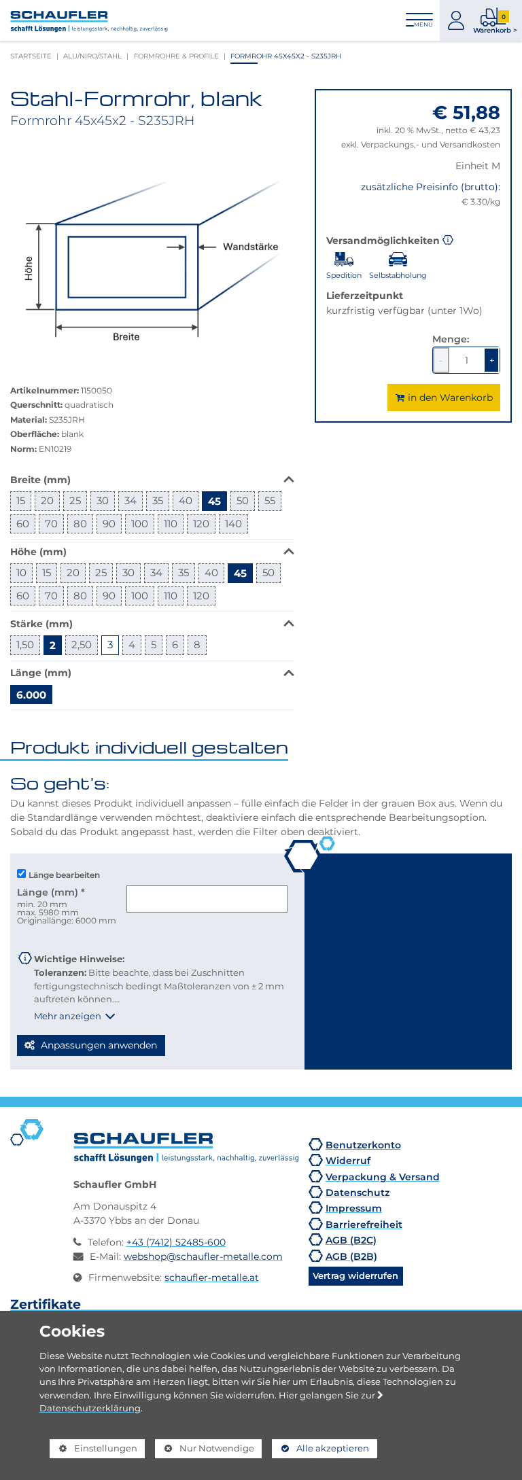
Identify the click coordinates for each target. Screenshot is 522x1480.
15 (20, 500)
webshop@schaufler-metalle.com (203, 1256)
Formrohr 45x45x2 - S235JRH (285, 56)
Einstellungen (93, 1450)
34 (130, 500)
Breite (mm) (40, 479)
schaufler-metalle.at (211, 1277)
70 (51, 523)
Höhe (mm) (38, 551)
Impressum (354, 1207)
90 (109, 523)
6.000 (31, 694)
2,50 (81, 644)
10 (21, 572)
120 (201, 523)
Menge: (450, 338)
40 (185, 500)
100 (139, 523)
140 (233, 523)
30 (103, 500)
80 (80, 523)
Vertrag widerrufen (355, 1275)
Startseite (31, 56)
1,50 (25, 644)
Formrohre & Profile (176, 56)
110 (170, 523)
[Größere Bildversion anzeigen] (152, 248)
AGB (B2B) (351, 1256)
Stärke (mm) (41, 623)
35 (157, 500)
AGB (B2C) (351, 1239)
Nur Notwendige (204, 1450)
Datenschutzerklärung (90, 1408)
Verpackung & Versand (383, 1176)
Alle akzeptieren (320, 1448)
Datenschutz (357, 1192)
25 (75, 500)
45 (214, 501)
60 (22, 523)
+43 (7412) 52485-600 (176, 1242)
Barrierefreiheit (364, 1224)
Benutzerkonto (363, 1144)
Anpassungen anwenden (97, 1045)
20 (47, 500)
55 (269, 500)
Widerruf (348, 1160)
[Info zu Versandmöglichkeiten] (447, 239)
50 (243, 500)
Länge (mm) (40, 672)
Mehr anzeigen (67, 1016)
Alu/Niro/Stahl (92, 56)
